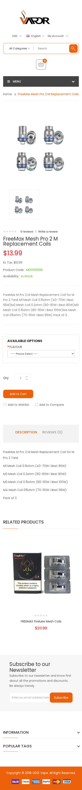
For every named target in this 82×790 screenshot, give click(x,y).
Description (26, 432)
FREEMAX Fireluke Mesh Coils (41, 621)
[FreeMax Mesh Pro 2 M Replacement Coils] (24, 204)
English (36, 36)
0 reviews (26, 232)
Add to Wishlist (18, 405)
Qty (6, 378)
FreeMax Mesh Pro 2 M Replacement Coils (48, 94)
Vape (44, 773)
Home (7, 94)
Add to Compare (51, 405)
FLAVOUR (15, 347)
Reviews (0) (52, 432)
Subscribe (61, 697)
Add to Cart (18, 394)
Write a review (48, 232)
